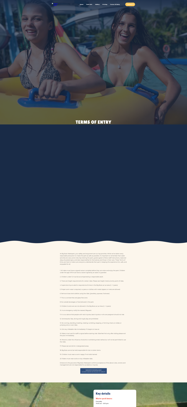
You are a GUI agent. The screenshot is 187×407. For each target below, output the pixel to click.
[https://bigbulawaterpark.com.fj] (55, 4)
